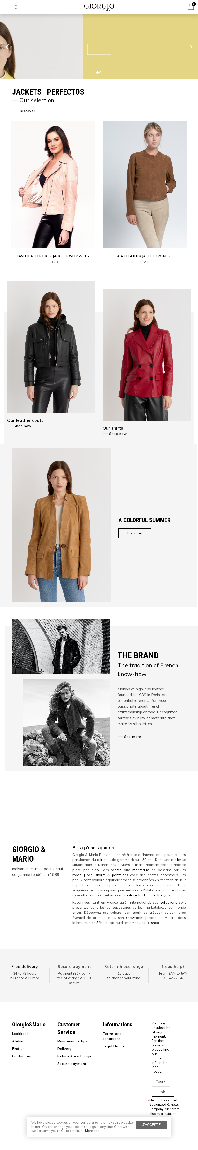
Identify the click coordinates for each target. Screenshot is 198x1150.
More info (92, 1131)
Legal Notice (114, 1046)
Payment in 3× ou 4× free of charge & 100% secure (74, 978)
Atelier (18, 1041)
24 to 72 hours (24, 973)
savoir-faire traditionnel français (144, 895)
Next (191, 47)
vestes (116, 870)
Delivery (64, 1048)
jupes (88, 875)
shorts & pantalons (111, 875)
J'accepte (151, 1125)
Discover (27, 111)
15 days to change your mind (123, 975)
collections (168, 902)
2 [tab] (100, 72)
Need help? (173, 966)
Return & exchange (123, 966)
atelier (176, 859)
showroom (134, 917)
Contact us (21, 1056)
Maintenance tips (72, 1041)
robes (76, 875)
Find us (18, 1048)
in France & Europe (25, 978)
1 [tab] (97, 72)
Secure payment (74, 966)
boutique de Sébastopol (95, 922)
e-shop (153, 922)
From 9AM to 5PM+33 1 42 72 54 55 (173, 975)
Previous (7, 47)
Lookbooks (21, 1034)
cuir (99, 859)
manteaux (140, 870)
